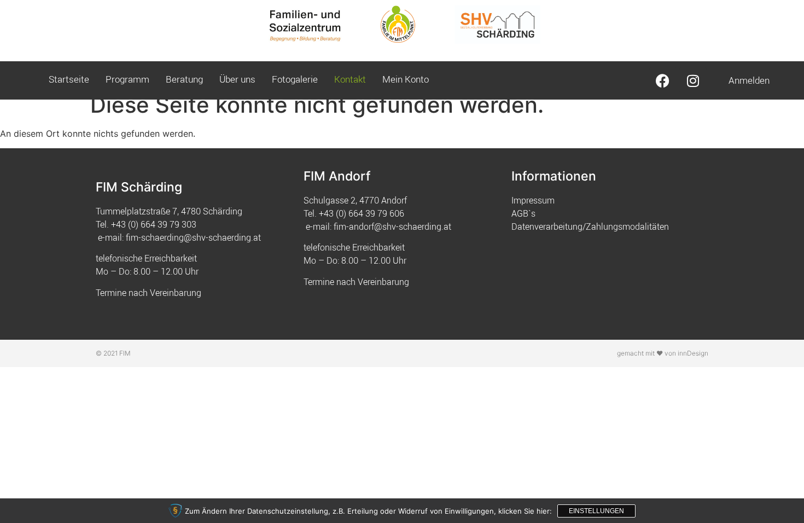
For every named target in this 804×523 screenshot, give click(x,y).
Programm (127, 79)
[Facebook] (663, 80)
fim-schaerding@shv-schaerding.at (193, 237)
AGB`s (523, 213)
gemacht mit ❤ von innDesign (662, 353)
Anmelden (749, 80)
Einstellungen (596, 511)
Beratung (184, 79)
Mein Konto (405, 79)
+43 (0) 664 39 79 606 (361, 213)
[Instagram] (693, 80)
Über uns (237, 79)
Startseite (69, 79)
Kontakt (350, 79)
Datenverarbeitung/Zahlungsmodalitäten (590, 226)
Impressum (533, 200)
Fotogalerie (295, 79)
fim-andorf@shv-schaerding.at (392, 226)
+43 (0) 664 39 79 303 (153, 224)
